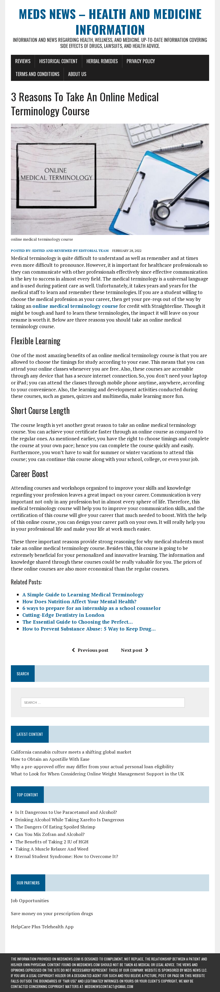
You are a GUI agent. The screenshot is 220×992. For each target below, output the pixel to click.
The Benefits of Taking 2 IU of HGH (52, 842)
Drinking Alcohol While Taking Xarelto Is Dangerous (69, 819)
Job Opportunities (30, 900)
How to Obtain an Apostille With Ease (50, 759)
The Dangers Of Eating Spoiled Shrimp (55, 827)
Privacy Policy (141, 61)
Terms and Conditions (37, 74)
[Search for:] (103, 702)
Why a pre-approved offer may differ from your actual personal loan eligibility (92, 766)
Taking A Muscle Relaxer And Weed (51, 849)
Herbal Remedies (102, 61)
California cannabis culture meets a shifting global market (71, 752)
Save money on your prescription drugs (52, 913)
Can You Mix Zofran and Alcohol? (50, 834)
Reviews (22, 61)
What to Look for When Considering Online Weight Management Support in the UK (97, 774)
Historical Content (58, 61)
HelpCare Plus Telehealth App (42, 926)
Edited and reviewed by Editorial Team (70, 250)
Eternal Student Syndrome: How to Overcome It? (66, 856)
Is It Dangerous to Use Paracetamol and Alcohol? (66, 812)
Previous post (93, 650)
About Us (77, 74)
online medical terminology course (42, 239)
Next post (131, 650)
